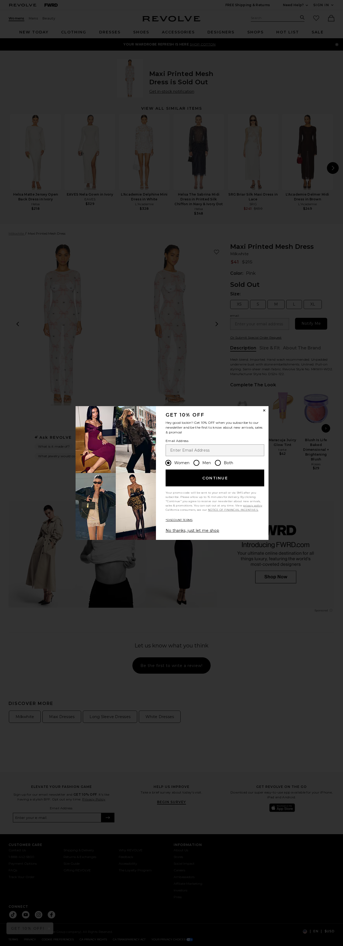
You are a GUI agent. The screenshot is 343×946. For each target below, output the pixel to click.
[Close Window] (264, 410)
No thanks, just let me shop (192, 530)
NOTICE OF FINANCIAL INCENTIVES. (233, 510)
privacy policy (252, 505)
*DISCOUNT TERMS (179, 520)
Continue (215, 478)
